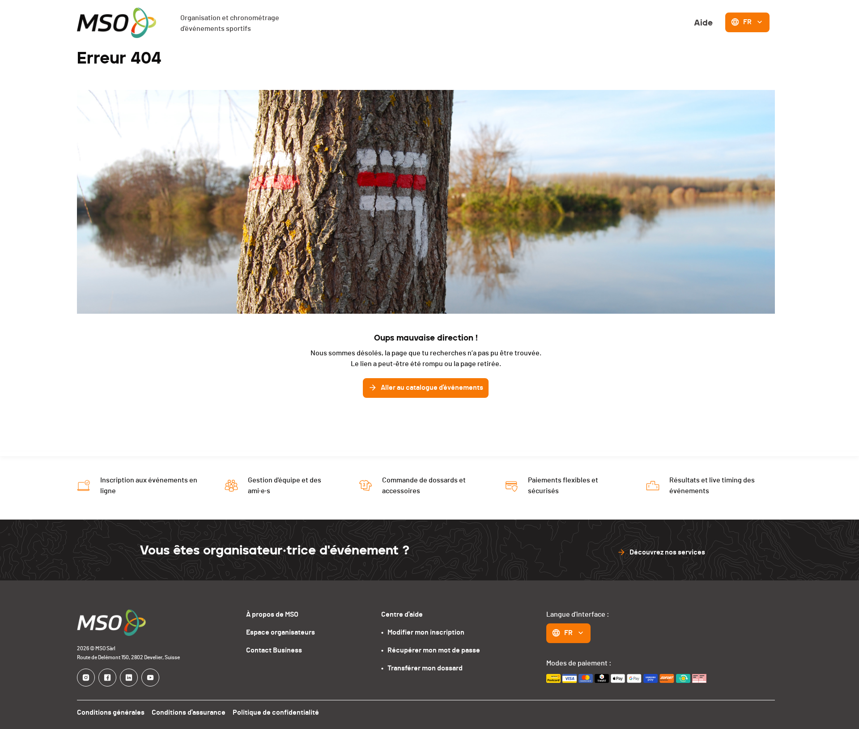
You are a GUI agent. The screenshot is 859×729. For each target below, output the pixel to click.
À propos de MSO (272, 614)
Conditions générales (111, 712)
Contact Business (274, 650)
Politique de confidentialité (276, 712)
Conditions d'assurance (188, 712)
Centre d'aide (402, 614)
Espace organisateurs (280, 632)
